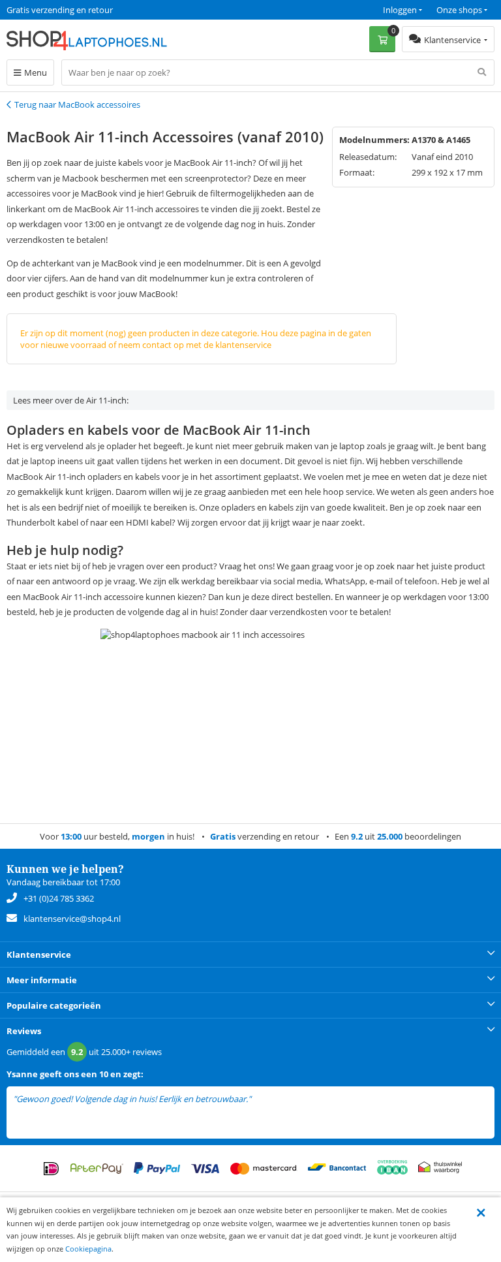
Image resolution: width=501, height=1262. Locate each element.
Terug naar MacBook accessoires (77, 104)
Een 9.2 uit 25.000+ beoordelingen (71, 10)
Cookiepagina (88, 1249)
